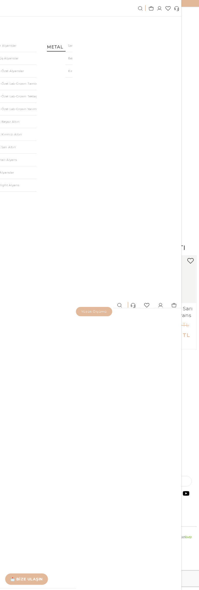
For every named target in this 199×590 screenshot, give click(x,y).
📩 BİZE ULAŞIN (26, 579)
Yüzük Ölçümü (94, 311)
